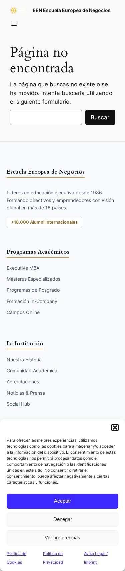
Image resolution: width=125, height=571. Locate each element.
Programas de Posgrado (33, 290)
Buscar (100, 117)
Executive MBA (23, 268)
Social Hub (18, 404)
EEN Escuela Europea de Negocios (72, 10)
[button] (115, 427)
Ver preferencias (62, 537)
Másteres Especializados (33, 279)
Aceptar (62, 501)
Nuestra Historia (24, 359)
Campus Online (23, 312)
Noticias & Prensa (26, 393)
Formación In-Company (32, 301)
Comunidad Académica (32, 370)
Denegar (62, 519)
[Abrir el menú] (14, 24)
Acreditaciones (23, 381)
